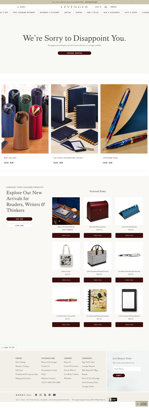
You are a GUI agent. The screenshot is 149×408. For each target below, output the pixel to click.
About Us (67, 362)
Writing (68, 12)
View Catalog (20, 362)
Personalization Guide (49, 370)
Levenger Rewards (88, 366)
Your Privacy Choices (33, 400)
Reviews (85, 374)
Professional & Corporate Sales (27, 374)
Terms (17, 400)
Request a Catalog (22, 366)
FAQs (43, 374)
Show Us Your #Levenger (91, 378)
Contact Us (45, 366)
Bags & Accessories (112, 12)
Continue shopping (74, 53)
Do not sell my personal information (60, 400)
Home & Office (93, 12)
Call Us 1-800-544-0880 (50, 382)
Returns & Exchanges (49, 362)
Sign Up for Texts (88, 362)
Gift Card (19, 370)
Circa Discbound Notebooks (24, 12)
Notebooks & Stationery (49, 12)
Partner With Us (70, 370)
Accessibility (44, 400)
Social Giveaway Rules (90, 382)
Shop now (19, 219)
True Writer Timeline (71, 374)
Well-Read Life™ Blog (90, 370)
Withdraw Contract (48, 378)
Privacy (23, 400)
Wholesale (67, 378)
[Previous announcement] (17, 2)
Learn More (19, 225)
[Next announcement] (131, 2)
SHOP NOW (85, 2)
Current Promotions (71, 366)
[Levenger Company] (74, 7)
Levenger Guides (88, 386)
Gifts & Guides (131, 12)
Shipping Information (23, 378)
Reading (79, 12)
